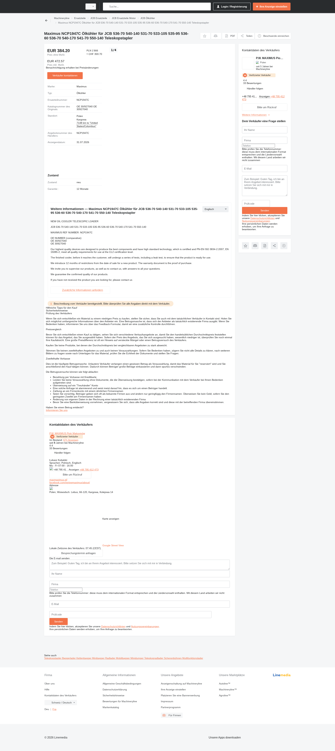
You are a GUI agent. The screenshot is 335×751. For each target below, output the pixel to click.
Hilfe (46, 689)
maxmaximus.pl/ (58, 479)
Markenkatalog (111, 707)
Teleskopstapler (53, 658)
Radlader (110, 658)
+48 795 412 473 (89, 469)
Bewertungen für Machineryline (120, 701)
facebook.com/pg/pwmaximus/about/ (69, 482)
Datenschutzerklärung (115, 689)
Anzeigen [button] (74, 469)
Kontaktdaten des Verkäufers (60, 695)
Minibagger (98, 658)
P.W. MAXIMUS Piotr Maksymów (67, 433)
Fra (54, 709)
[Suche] (106, 6)
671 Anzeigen (70, 440)
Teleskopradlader (154, 658)
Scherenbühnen (173, 658)
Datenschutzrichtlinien (113, 626)
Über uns (49, 683)
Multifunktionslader (192, 658)
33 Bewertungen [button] (58, 448)
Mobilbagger (123, 658)
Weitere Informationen (254, 114)
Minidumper (137, 658)
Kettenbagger (84, 658)
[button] (205, 36)
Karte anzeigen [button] (110, 518)
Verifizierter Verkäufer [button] (67, 436)
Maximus (82, 86)
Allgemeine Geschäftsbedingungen (122, 683)
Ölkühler (81, 93)
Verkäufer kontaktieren (65, 75)
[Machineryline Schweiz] (62, 6)
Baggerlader (69, 658)
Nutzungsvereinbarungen (145, 626)
